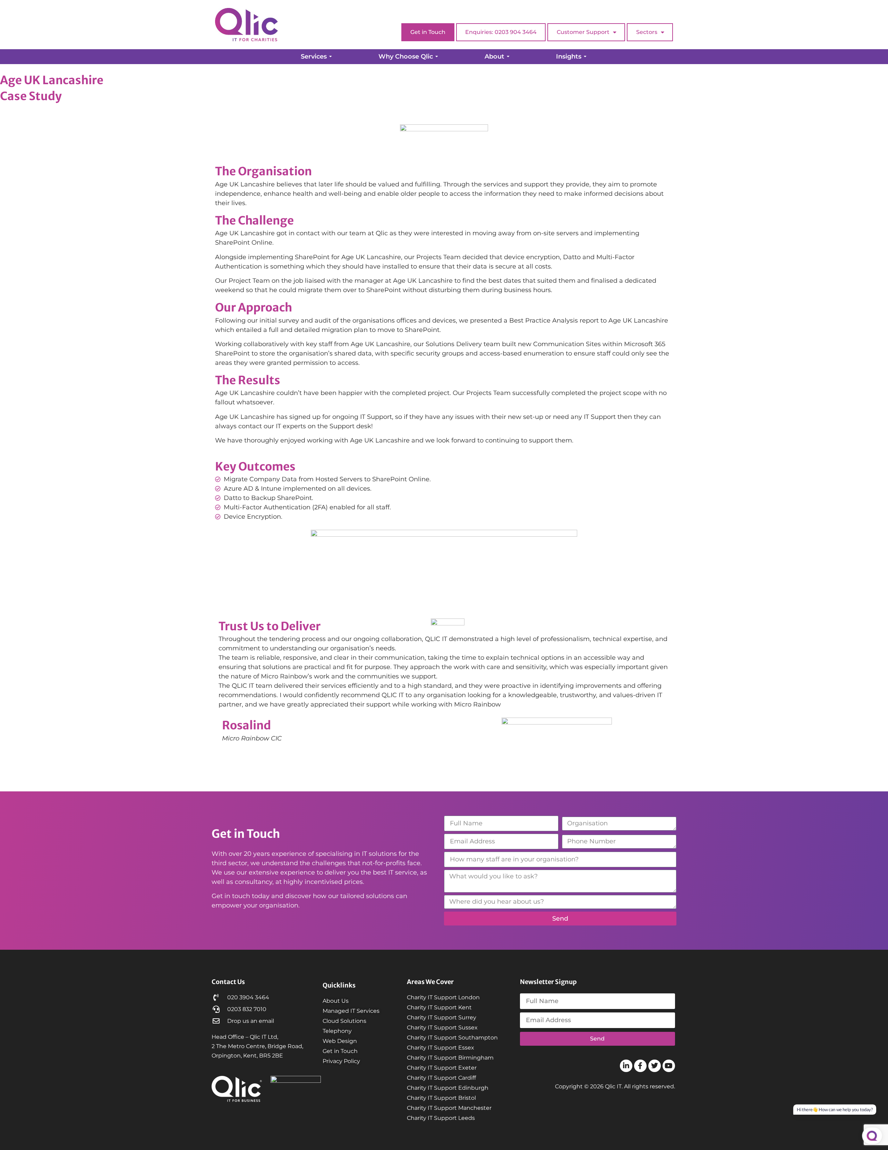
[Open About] (508, 56)
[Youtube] (669, 1066)
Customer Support (583, 32)
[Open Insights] (585, 56)
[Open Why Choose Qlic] (437, 56)
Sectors (646, 32)
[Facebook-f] (640, 1066)
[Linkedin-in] (626, 1066)
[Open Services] (330, 56)
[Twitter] (654, 1066)
